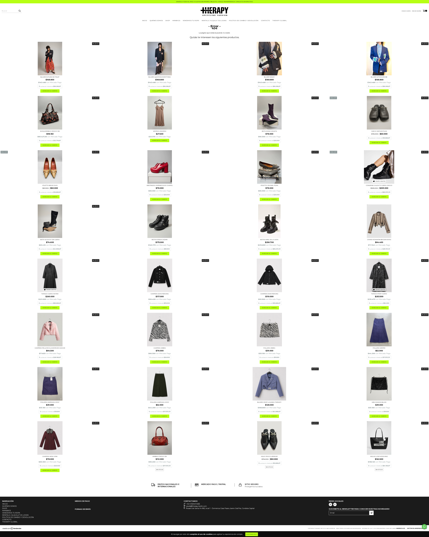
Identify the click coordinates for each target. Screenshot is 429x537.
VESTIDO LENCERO (159, 131)
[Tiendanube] (12, 529)
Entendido (251, 534)
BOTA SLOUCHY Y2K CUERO (50, 239)
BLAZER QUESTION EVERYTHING (159, 77)
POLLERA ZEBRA (269, 348)
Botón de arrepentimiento (417, 528)
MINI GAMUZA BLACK (379, 402)
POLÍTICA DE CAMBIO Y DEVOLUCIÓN (243, 20)
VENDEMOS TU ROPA (191, 20)
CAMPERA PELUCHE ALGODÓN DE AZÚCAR (50, 348)
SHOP (167, 20)
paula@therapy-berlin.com (196, 506)
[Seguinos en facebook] (335, 504)
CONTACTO (265, 20)
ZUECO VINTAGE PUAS (379, 131)
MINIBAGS (176, 20)
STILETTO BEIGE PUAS (49, 185)
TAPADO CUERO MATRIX (49, 294)
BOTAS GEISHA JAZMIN (159, 239)
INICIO (144, 20)
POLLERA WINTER (379, 348)
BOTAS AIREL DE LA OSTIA (269, 239)
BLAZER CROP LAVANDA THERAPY (269, 402)
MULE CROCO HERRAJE (269, 456)
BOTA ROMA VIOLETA (269, 131)
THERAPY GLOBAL (279, 20)
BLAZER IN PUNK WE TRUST (49, 77)
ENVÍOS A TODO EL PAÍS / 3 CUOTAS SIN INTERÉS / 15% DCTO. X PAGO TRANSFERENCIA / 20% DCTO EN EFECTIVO (214, 1)
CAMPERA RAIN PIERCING (269, 294)
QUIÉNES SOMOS (156, 20)
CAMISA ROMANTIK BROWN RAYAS (379, 239)
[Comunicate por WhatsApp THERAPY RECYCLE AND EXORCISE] (424, 526)
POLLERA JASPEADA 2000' (49, 402)
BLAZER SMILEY (269, 77)
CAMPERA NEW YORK (49, 456)
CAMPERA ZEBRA (160, 348)
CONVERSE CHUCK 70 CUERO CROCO (379, 185)
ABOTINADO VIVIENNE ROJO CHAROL (160, 185)
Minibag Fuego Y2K (159, 456)
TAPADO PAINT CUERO (379, 294)
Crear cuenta (406, 11)
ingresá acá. (400, 528)
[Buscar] (19, 11)
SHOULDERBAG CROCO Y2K (50, 131)
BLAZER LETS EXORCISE (379, 77)
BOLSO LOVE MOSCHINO (379, 456)
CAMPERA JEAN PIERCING (160, 294)
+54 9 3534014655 (193, 504)
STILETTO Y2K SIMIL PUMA (269, 185)
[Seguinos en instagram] (330, 504)
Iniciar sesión (416, 11)
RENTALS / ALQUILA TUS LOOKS (214, 20)
